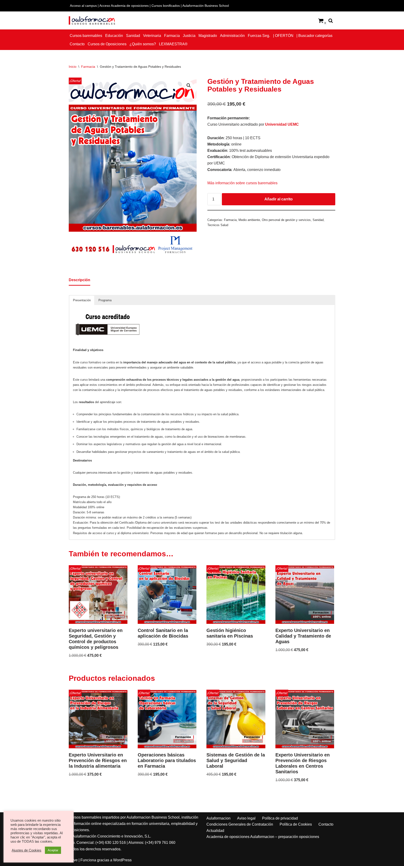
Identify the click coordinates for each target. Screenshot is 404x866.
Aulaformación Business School (205, 5)
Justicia (189, 36)
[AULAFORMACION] (92, 20)
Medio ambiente (249, 220)
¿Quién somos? (143, 44)
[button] (188, 85)
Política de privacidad (280, 818)
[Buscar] (330, 20)
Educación (114, 36)
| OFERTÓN (283, 36)
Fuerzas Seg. (259, 36)
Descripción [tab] (79, 280)
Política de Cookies (296, 824)
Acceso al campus (83, 5)
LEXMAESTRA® (173, 44)
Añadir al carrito (278, 199)
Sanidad (133, 36)
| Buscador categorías (314, 36)
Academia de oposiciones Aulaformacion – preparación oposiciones (262, 837)
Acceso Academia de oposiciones (124, 5)
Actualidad (215, 831)
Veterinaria (152, 36)
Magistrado (207, 36)
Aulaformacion (218, 818)
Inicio (72, 66)
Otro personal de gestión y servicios (286, 220)
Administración (232, 36)
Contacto (77, 44)
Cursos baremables (86, 36)
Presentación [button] (82, 300)
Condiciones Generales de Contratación (239, 824)
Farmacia (172, 36)
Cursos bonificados (166, 5)
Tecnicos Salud (217, 225)
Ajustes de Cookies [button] (26, 850)
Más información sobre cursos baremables (242, 183)
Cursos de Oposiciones (107, 44)
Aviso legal (246, 818)
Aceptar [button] (53, 850)
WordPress (122, 860)
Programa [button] (105, 300)
